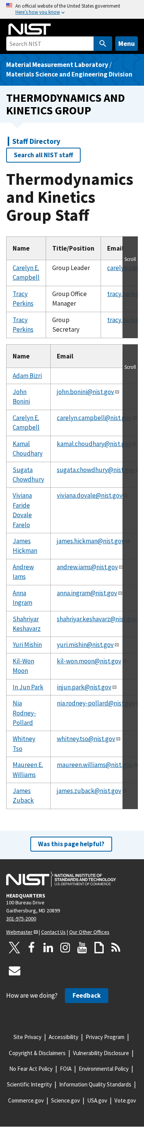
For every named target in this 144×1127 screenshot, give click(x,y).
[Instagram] (65, 947)
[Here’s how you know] (72, 9)
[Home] (29, 29)
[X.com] (14, 947)
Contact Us (53, 931)
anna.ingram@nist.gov (87, 593)
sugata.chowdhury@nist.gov (96, 470)
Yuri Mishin (27, 644)
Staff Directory (36, 141)
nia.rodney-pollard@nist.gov (96, 703)
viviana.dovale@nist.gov (89, 495)
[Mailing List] (14, 970)
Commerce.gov (26, 1100)
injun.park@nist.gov (84, 687)
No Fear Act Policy (31, 1068)
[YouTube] (82, 947)
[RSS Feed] (116, 947)
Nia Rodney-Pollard (24, 713)
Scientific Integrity (29, 1084)
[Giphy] (99, 947)
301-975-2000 (21, 918)
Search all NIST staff (43, 155)
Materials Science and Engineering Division (69, 74)
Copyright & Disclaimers (37, 1053)
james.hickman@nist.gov (90, 541)
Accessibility (63, 1037)
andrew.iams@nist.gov (87, 567)
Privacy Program (105, 1037)
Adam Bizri (27, 375)
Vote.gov (125, 1100)
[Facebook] (31, 947)
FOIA (65, 1068)
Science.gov (65, 1100)
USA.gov (97, 1100)
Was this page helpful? (71, 844)
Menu (126, 43)
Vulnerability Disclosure (101, 1053)
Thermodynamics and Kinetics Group (65, 104)
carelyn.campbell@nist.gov (94, 418)
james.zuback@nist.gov (89, 791)
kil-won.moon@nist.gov (89, 661)
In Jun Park (28, 687)
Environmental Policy (104, 1068)
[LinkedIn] (48, 947)
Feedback (87, 995)
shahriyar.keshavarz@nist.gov (97, 619)
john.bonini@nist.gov (85, 392)
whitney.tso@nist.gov (86, 739)
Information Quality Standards (95, 1084)
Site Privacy (27, 1037)
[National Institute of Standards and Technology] (61, 879)
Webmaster (19, 931)
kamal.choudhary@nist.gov (94, 444)
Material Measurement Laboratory (57, 64)
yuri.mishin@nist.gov (85, 644)
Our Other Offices (89, 931)
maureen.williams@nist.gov (94, 765)
